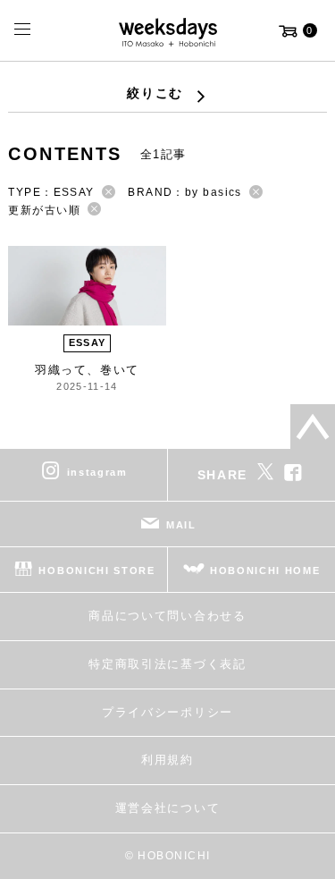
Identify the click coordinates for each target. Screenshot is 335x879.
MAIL (181, 525)
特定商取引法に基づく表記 (167, 664)
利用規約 (167, 759)
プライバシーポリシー (167, 712)
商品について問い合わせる (167, 615)
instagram (97, 472)
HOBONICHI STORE (96, 570)
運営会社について (167, 808)
